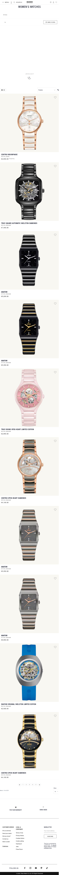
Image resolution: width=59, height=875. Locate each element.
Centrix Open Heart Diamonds (13, 498)
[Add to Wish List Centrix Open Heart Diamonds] (55, 440)
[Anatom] (29, 260)
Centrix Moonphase (9, 154)
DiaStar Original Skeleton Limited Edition (18, 704)
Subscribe (50, 836)
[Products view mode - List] (2, 90)
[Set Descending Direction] (58, 90)
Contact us (5, 839)
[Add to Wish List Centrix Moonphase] (55, 97)
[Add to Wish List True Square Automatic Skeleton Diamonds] (55, 166)
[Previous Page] (19, 784)
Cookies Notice (20, 838)
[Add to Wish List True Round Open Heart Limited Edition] (55, 372)
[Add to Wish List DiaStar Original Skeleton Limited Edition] (55, 647)
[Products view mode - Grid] (4, 90)
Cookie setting (20, 841)
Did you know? (6, 836)
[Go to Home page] (30, 2)
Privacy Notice (20, 835)
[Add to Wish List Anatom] (55, 234)
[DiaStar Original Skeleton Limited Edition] (29, 672)
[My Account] (53, 2)
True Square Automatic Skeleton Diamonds (19, 223)
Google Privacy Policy (50, 845)
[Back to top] (29, 77)
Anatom (4, 292)
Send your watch (7, 833)
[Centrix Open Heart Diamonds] (29, 466)
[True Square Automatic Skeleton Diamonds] (29, 191)
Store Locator (6, 841)
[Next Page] (39, 784)
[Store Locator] (50, 2)
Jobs (17, 846)
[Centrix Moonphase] (29, 123)
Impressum (19, 844)
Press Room (19, 849)
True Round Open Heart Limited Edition (17, 429)
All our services (6, 830)
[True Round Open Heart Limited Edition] (29, 398)
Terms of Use (19, 833)
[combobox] (4, 22)
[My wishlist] (56, 2)
